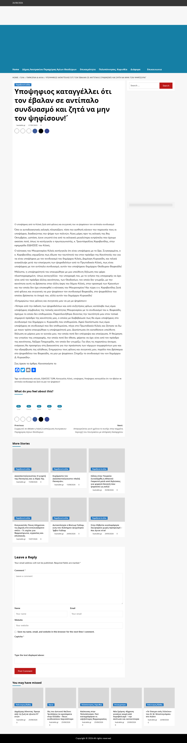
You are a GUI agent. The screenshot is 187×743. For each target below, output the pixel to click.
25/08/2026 (33, 720)
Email (72, 608)
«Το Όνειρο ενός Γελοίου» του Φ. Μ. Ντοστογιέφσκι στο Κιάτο (159, 714)
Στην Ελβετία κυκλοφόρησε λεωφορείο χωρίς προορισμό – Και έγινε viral (106, 528)
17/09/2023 (32, 125)
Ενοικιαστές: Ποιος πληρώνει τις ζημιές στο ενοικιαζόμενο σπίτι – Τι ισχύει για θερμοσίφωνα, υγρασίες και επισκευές (29, 530)
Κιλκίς (70, 379)
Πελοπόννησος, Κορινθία (113, 69)
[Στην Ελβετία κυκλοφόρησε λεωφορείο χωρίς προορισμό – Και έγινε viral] (107, 510)
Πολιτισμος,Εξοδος (23, 705)
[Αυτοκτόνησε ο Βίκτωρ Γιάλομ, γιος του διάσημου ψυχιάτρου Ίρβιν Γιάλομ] (69, 510)
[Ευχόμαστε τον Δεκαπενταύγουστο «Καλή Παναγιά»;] (69, 460)
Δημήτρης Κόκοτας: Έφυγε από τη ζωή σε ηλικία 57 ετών (27, 714)
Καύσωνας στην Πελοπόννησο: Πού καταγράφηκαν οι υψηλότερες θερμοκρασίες (93, 715)
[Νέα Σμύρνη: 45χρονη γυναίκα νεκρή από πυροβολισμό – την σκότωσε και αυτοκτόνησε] (126, 698)
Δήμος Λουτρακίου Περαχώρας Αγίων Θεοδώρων (49, 69)
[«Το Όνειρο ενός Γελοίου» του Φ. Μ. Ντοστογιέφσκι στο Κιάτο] (159, 698)
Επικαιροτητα (120, 705)
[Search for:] (144, 86)
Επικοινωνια (154, 69)
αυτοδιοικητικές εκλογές (29, 379)
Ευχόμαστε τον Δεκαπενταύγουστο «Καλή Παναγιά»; (66, 478)
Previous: (41, 428)
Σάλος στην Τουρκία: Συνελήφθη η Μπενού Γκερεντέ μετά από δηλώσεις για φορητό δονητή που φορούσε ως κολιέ (105, 481)
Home (15, 69)
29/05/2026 (109, 534)
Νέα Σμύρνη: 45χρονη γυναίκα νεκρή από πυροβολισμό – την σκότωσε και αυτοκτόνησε (126, 715)
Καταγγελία (61, 379)
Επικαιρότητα (88, 69)
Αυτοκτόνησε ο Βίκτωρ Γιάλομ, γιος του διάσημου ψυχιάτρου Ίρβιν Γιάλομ (68, 528)
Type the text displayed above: (29, 655)
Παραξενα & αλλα (23, 85)
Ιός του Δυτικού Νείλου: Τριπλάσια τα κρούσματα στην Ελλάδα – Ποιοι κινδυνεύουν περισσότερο (60, 715)
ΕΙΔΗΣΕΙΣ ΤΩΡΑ (48, 379)
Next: (98, 428)
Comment (20, 570)
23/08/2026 (131, 722)
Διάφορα (135, 69)
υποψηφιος (79, 379)
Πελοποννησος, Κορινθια (91, 705)
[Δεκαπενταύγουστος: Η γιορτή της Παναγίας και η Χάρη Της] (30, 460)
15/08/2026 (33, 482)
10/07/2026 (33, 539)
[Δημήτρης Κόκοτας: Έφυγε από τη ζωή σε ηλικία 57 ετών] (27, 698)
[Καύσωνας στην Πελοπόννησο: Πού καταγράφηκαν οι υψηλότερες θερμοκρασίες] (93, 698)
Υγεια (51, 705)
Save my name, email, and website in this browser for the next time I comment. (56, 632)
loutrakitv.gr (21, 125)
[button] (173, 69)
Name (17, 608)
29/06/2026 (71, 534)
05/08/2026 (109, 490)
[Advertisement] (93, 45)
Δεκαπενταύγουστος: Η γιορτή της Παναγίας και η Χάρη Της (30, 477)
